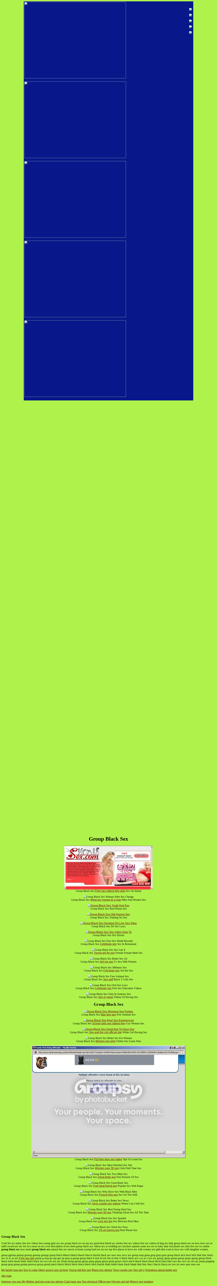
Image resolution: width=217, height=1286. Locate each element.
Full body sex (111, 970)
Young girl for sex (104, 952)
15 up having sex (109, 1230)
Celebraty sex (108, 944)
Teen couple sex (123, 1270)
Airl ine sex (106, 961)
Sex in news (105, 997)
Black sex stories (102, 1270)
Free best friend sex (105, 1185)
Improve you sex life (13, 1281)
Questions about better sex (161, 1270)
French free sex (108, 1194)
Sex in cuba (30, 1270)
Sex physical (89, 1281)
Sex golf (108, 979)
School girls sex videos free (108, 1023)
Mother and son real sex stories (44, 1281)
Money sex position (141, 1281)
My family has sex (12, 1270)
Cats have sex (72, 1281)
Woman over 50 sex (99, 1212)
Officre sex (104, 1281)
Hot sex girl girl (120, 1281)
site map (6, 1275)
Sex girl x (138, 1270)
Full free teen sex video (108, 1159)
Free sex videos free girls (110, 890)
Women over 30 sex (107, 1168)
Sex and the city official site (105, 1032)
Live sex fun (105, 1221)
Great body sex (107, 1177)
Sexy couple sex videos (106, 1203)
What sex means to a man (105, 899)
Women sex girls (105, 1041)
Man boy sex (108, 1014)
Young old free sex (80, 1270)
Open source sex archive (53, 1270)
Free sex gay (27, 1258)
